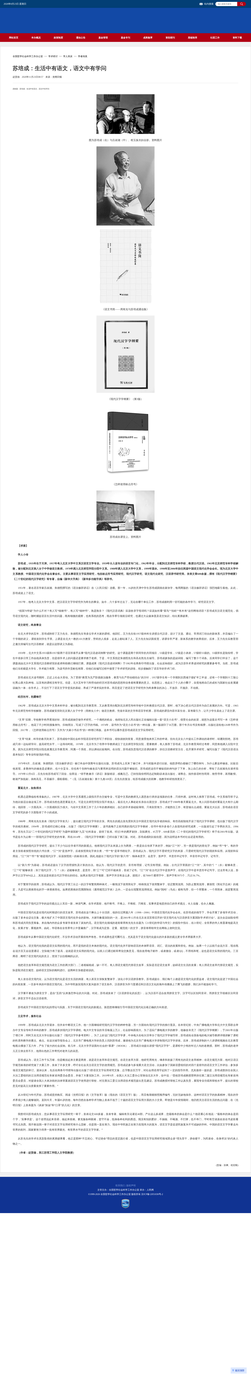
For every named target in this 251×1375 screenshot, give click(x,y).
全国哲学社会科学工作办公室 (28, 56)
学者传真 (82, 56)
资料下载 (237, 37)
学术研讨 (53, 56)
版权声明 (131, 1185)
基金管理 (103, 37)
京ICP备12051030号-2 (152, 1194)
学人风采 (67, 56)
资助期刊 (170, 37)
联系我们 (120, 1185)
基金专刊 (125, 37)
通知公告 (80, 37)
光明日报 (57, 77)
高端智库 (192, 37)
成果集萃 (148, 37)
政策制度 (58, 37)
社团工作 (215, 37)
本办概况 (36, 37)
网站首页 (13, 37)
